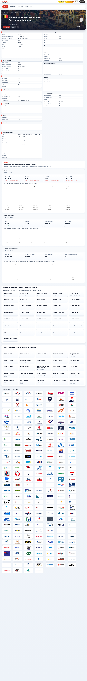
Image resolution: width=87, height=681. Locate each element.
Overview (5, 6)
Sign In (81, 1)
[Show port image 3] (79, 26)
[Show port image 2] (78, 26)
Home (5, 12)
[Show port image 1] (77, 26)
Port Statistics (13, 6)
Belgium (15, 12)
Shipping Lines (28, 6)
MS (77, 1)
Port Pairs (20, 6)
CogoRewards (70, 1)
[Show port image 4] (80, 26)
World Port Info (10, 12)
